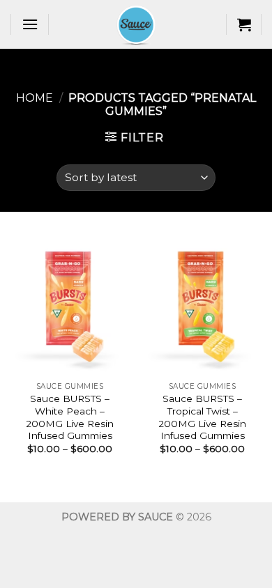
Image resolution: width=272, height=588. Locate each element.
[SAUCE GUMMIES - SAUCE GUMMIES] (136, 24)
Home (34, 98)
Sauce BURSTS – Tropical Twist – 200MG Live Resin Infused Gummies (202, 417)
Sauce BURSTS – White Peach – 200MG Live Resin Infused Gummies (70, 417)
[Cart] (244, 24)
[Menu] (30, 24)
